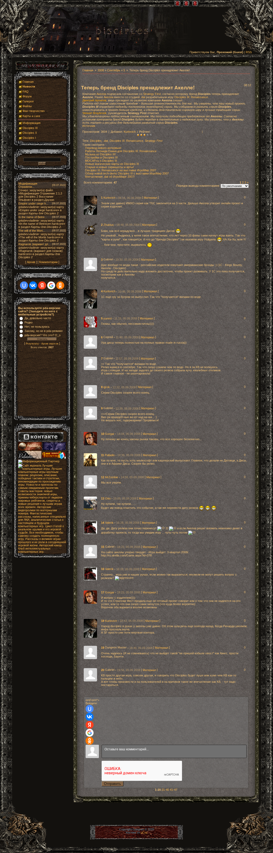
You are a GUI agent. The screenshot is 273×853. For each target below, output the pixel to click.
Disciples (96, 140)
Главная (87, 70)
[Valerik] (90, 527)
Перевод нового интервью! (103, 147)
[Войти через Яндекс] (90, 725)
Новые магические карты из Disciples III (112, 163)
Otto (108, 498)
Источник (88, 125)
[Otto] (90, 503)
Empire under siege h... (33, 203)
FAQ (26, 91)
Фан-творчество (34, 111)
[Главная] (177, 3)
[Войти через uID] (90, 709)
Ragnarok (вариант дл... (34, 244)
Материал (150, 197)
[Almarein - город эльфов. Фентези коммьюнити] (30, 449)
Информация (32, 122)
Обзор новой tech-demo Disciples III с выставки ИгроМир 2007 (127, 173)
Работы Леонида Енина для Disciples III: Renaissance (120, 151)
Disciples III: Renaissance (191, 97)
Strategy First (152, 93)
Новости (29, 86)
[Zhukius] (90, 229)
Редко (29, 322)
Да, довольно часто (38, 318)
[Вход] (195, 3)
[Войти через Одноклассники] (90, 741)
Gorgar (110, 433)
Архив (31, 262)
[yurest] (90, 321)
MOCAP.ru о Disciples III (101, 160)
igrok (107, 387)
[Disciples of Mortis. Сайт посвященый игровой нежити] (54, 449)
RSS (249, 52)
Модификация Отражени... (27, 185)
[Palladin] (90, 459)
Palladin (110, 455)
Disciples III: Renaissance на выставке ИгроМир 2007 (120, 170)
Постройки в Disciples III (101, 157)
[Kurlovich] (90, 205)
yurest (108, 318)
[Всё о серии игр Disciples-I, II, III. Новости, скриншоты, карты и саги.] (122, 31)
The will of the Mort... (31, 230)
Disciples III (30, 128)
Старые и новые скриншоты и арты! (109, 167)
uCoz (144, 832)
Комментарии (48, 262)
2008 (101, 70)
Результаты (32, 343)
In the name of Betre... (32, 217)
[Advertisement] (42, 383)
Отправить (112, 784)
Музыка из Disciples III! (100, 154)
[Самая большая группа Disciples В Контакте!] (40, 440)
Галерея (28, 101)
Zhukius (109, 224)
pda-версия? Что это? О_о (43, 335)
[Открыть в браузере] (42, 70)
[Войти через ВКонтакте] (90, 717)
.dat (142, 97)
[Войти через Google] (90, 733)
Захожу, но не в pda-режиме (44, 330)
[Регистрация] (186, 3)
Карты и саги (31, 116)
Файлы (27, 106)
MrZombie (112, 477)
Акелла (101, 93)
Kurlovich (130, 131)
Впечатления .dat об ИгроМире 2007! (110, 176)
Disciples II (30, 132)
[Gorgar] (90, 438)
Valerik (109, 522)
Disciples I (29, 137)
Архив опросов (49, 343)
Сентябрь (113, 70)
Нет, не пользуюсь (37, 326)
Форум (27, 96)
